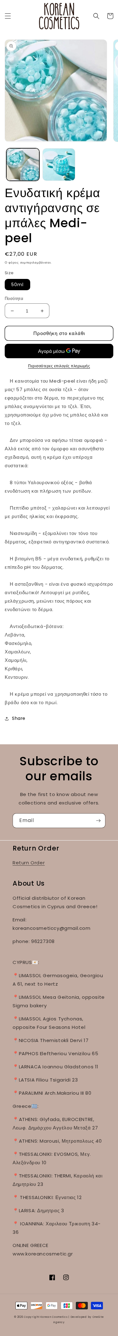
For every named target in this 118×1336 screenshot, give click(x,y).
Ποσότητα (14, 298)
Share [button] (18, 718)
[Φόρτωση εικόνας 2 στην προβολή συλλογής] (59, 164)
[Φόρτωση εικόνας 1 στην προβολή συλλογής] (22, 164)
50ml (17, 284)
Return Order (29, 862)
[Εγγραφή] (98, 820)
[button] (8, 16)
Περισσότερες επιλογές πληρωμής (59, 366)
